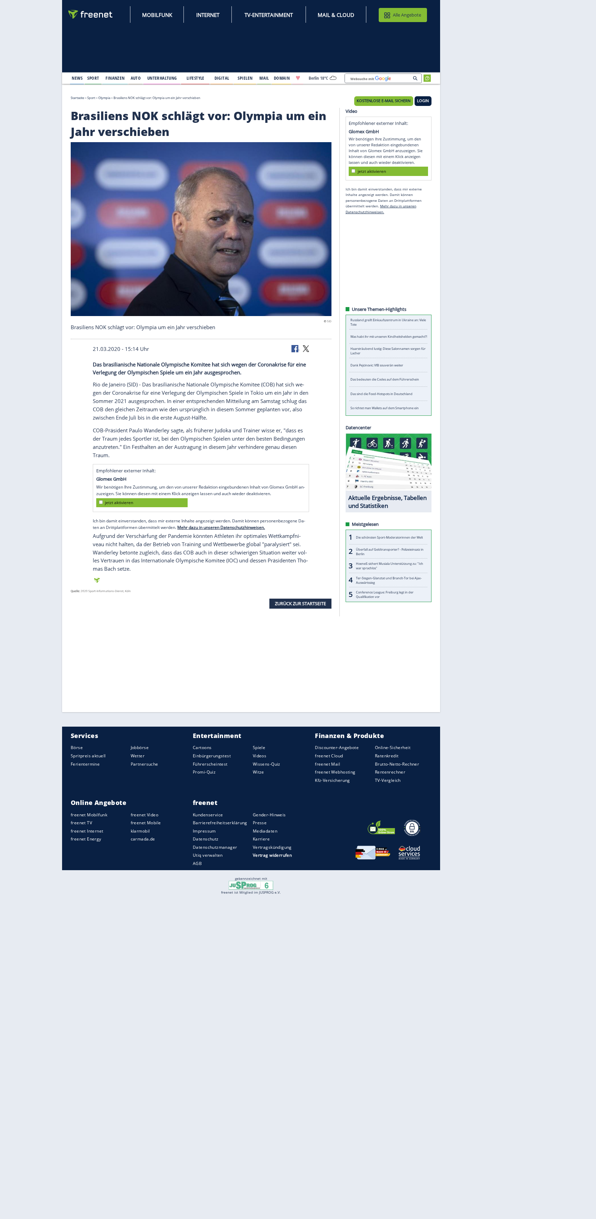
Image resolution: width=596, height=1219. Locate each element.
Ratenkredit (387, 755)
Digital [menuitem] (222, 78)
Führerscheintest (210, 763)
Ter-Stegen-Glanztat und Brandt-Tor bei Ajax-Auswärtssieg (389, 580)
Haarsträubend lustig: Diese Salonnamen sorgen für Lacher (388, 350)
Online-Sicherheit (392, 747)
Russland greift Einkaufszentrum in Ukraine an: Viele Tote (388, 322)
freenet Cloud (329, 755)
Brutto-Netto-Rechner (397, 763)
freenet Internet (87, 831)
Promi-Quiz (204, 772)
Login (423, 100)
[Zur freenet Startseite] (90, 14)
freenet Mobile (146, 822)
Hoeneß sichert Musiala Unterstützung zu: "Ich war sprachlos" (389, 565)
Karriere (261, 839)
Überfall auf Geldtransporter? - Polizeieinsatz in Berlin (390, 551)
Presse (260, 822)
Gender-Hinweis (269, 814)
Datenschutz (206, 839)
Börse (77, 747)
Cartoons (202, 747)
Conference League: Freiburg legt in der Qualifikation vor (385, 594)
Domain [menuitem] (282, 78)
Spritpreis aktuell (88, 755)
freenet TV (81, 822)
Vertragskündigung (272, 847)
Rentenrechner (390, 772)
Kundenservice (208, 814)
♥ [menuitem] (298, 78)
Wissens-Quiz (266, 763)
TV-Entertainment (269, 14)
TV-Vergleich (388, 780)
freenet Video (144, 814)
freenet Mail (327, 763)
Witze (258, 772)
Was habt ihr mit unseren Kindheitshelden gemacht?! (388, 336)
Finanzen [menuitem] (115, 78)
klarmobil (140, 831)
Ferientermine (85, 763)
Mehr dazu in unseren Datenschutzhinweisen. (221, 527)
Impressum (204, 831)
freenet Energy (86, 839)
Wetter (138, 755)
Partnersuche (144, 763)
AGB (197, 863)
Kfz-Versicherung (332, 780)
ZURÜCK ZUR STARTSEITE (300, 603)
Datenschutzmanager (215, 847)
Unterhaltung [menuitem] (162, 78)
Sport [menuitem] (93, 78)
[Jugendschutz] (251, 885)
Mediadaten (265, 831)
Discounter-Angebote (337, 747)
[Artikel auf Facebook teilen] (295, 348)
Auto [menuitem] (136, 78)
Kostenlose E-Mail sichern (383, 100)
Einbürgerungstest (212, 755)
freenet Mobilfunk (89, 814)
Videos (260, 755)
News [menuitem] (77, 78)
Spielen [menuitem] (245, 78)
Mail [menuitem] (264, 78)
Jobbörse (140, 747)
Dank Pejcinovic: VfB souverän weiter (376, 365)
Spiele (259, 747)
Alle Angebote (407, 15)
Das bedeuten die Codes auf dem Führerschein (384, 379)
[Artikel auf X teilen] (306, 348)
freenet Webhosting (335, 772)
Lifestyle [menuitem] (196, 78)
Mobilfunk (157, 14)
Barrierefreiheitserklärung (220, 822)
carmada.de (143, 839)
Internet (207, 14)
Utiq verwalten (208, 855)
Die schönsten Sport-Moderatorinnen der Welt (389, 537)
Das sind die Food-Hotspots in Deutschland (381, 394)
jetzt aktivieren (119, 502)
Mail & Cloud (336, 14)
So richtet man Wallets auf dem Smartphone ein (384, 408)
